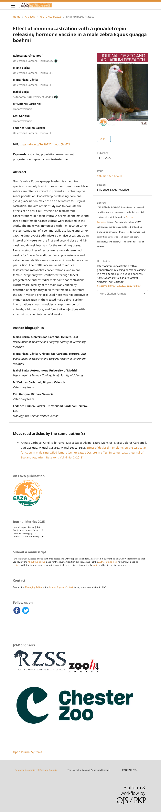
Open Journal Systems (27, 752)
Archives (30, 16)
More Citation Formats (113, 293)
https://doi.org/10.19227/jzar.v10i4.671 (45, 144)
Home (16, 16)
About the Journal (37, 561)
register (17, 565)
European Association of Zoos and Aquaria (36, 770)
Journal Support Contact (61, 587)
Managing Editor (33, 587)
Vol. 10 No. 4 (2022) (50, 16)
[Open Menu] (13, 5)
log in (95, 565)
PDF (105, 139)
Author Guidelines (107, 561)
